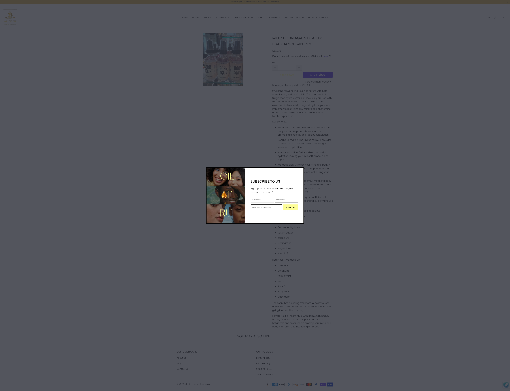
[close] (301, 170)
